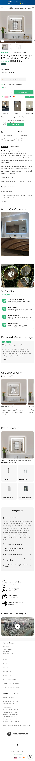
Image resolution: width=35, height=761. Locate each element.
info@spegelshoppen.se (11, 701)
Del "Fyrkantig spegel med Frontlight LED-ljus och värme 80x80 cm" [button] (18, 197)
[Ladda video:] (17, 626)
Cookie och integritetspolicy (11, 683)
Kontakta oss (7, 671)
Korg (29, 8)
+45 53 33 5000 (8, 703)
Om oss (5, 667)
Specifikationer (14, 146)
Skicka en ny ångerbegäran (11, 687)
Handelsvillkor (7, 675)
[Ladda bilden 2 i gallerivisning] (11, 47)
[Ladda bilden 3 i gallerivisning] (18, 47)
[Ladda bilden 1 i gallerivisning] (5, 47)
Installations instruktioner (10, 664)
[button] (2, 8)
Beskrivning (4, 146)
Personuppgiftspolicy (9, 679)
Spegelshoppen (19, 751)
